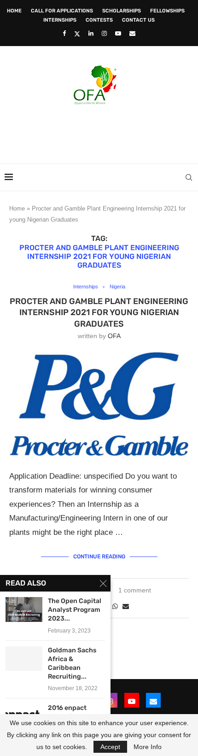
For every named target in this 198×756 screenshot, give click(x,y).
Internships (59, 20)
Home (14, 11)
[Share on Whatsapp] (115, 606)
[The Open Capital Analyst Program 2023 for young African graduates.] (24, 609)
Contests (99, 20)
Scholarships (121, 11)
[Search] (188, 177)
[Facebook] (64, 33)
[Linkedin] (90, 33)
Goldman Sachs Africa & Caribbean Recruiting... (72, 663)
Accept (110, 746)
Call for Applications (62, 11)
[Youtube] (118, 33)
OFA (114, 336)
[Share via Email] (125, 606)
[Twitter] (77, 33)
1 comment (134, 590)
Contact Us (138, 20)
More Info (148, 747)
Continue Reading (99, 556)
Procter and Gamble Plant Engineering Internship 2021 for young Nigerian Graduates (99, 312)
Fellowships (167, 11)
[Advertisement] (101, 131)
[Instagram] (104, 33)
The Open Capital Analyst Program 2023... (74, 609)
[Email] (132, 33)
